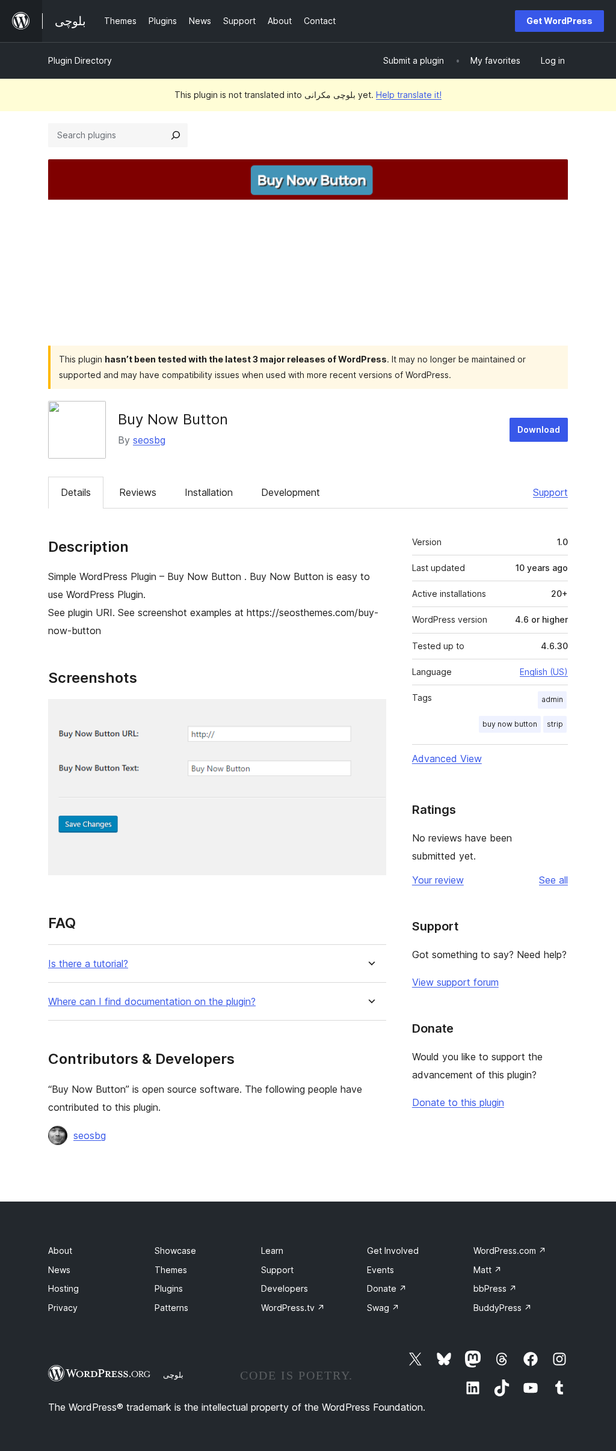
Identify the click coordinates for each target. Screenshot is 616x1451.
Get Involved (393, 1250)
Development (290, 492)
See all (553, 880)
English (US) (544, 672)
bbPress (495, 1288)
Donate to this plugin (458, 1102)
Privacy (63, 1308)
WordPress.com (509, 1250)
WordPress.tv (293, 1308)
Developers (284, 1288)
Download (538, 429)
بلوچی (173, 1374)
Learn (272, 1250)
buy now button (509, 724)
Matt (487, 1270)
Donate (387, 1288)
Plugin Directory (80, 60)
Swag (383, 1308)
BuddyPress (502, 1308)
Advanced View (447, 759)
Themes (171, 1270)
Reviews (137, 492)
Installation (209, 492)
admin (552, 699)
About (60, 1250)
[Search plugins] (176, 135)
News (59, 1270)
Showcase (175, 1250)
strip (555, 724)
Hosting (63, 1288)
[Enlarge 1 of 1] (370, 715)
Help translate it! (409, 95)
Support (550, 492)
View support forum (455, 982)
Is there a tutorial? (88, 964)
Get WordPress (559, 21)
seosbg (149, 440)
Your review (438, 880)
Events (380, 1270)
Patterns (171, 1308)
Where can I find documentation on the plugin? (152, 1001)
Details (76, 492)
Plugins (169, 1288)
